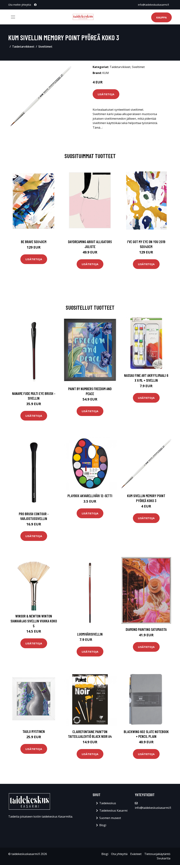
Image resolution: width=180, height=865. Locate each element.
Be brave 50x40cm (33, 241)
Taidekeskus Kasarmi (113, 810)
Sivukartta (163, 858)
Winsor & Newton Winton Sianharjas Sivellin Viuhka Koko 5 (34, 621)
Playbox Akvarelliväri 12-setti (90, 495)
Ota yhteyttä (119, 854)
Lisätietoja (106, 94)
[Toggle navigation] (13, 17)
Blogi (102, 825)
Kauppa (161, 17)
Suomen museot (110, 818)
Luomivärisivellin (90, 634)
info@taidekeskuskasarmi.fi (153, 4)
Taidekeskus (107, 803)
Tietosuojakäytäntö (157, 854)
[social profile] (35, 4)
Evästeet (136, 854)
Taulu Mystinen (33, 731)
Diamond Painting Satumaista (146, 629)
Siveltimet (45, 46)
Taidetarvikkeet (23, 46)
